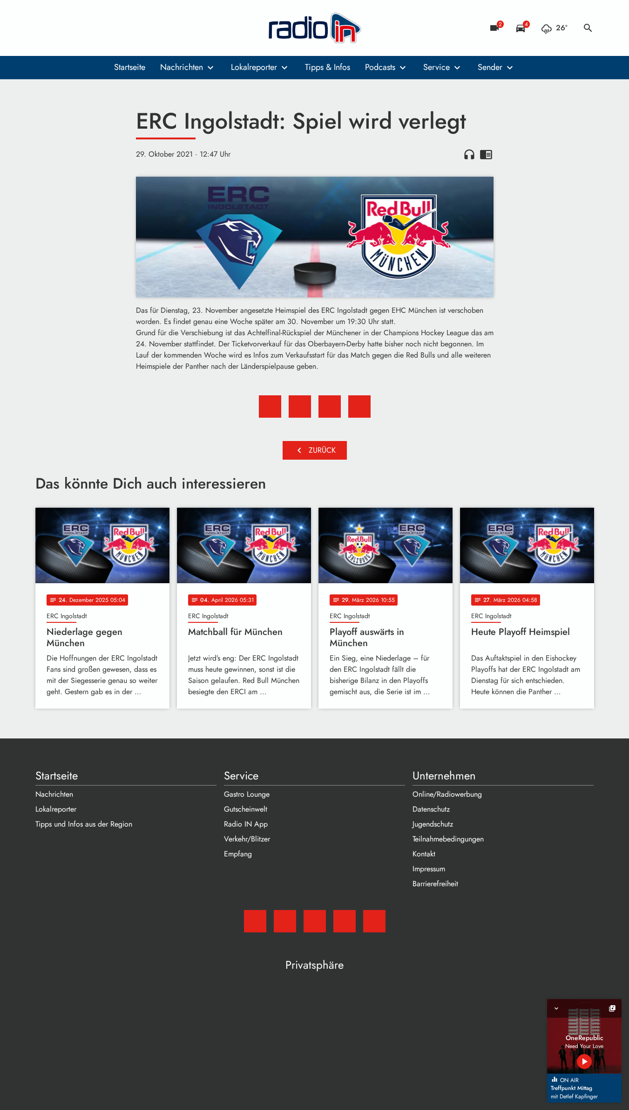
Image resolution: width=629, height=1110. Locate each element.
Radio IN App (246, 824)
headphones (469, 154)
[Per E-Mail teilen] (359, 406)
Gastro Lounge (247, 794)
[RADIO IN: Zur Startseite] (314, 28)
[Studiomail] (44, 28)
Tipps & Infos (327, 67)
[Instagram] (82, 28)
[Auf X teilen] (300, 406)
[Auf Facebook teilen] (270, 406)
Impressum (429, 868)
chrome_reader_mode (486, 154)
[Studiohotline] (119, 28)
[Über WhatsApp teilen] (329, 406)
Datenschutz (431, 809)
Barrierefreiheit (435, 883)
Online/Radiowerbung (447, 794)
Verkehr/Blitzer (247, 839)
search (588, 28)
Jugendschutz (433, 824)
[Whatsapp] (100, 28)
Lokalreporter (254, 67)
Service (436, 67)
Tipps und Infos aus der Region (83, 824)
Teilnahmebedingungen (448, 839)
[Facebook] (63, 28)
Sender (490, 67)
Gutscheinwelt (245, 809)
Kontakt (424, 853)
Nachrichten (181, 67)
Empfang (238, 853)
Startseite (129, 67)
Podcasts (380, 67)
